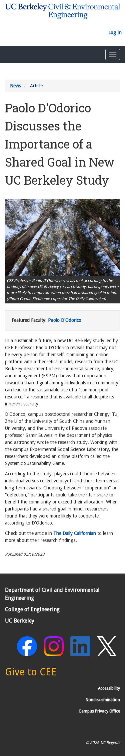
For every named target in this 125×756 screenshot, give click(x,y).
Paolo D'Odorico (64, 320)
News (15, 85)
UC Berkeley (19, 621)
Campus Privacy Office (99, 711)
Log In (115, 32)
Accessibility (109, 688)
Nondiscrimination (103, 699)
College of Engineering (32, 609)
